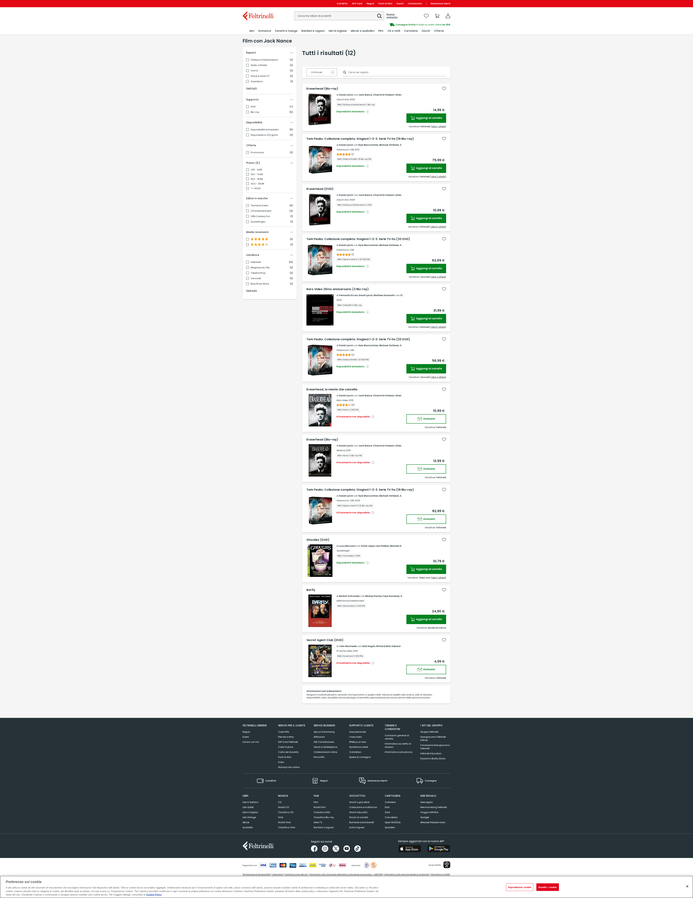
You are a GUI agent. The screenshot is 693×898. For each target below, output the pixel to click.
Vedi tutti (251, 88)
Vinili (280, 817)
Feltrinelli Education (430, 753)
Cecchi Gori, (342, 99)
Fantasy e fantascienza (264, 59)
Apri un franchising (324, 731)
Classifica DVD (322, 812)
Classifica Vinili (286, 827)
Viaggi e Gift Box (429, 812)
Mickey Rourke (373, 596)
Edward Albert (400, 646)
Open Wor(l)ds (393, 822)
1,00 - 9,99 (256, 169)
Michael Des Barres (401, 545)
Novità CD (283, 807)
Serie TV (318, 822)
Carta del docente (288, 752)
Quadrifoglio (258, 221)
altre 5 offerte (438, 226)
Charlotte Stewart (384, 94)
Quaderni (390, 827)
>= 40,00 (256, 188)
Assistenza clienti (440, 3)
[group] (398, 25)
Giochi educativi (358, 812)
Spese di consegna (360, 757)
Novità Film (320, 807)
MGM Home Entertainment (350, 600)
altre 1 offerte (438, 126)
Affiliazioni (319, 736)
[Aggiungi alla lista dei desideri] (444, 88)
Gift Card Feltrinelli (288, 741)
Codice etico (277, 874)
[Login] (448, 16)
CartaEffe (342, 3)
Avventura (257, 81)
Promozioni (257, 152)
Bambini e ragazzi (324, 827)
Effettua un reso (357, 741)
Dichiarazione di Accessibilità (256, 874)
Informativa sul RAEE (440, 874)
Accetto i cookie (547, 887)
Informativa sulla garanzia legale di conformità (406, 874)
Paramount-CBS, (345, 149)
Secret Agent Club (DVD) (324, 640)
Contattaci (355, 752)
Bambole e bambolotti (361, 822)
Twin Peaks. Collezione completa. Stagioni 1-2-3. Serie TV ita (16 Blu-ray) (360, 139)
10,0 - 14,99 (257, 174)
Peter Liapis (368, 545)
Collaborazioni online (325, 752)
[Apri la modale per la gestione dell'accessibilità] (446, 864)
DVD (253, 106)
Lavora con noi (251, 741)
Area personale (357, 731)
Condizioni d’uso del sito (296, 874)
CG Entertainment (261, 211)
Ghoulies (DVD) (317, 540)
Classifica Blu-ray (324, 817)
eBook (246, 822)
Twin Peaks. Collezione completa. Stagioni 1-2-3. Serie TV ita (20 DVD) (358, 239)
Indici (281, 762)
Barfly (310, 590)
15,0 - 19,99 (257, 179)
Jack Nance (365, 94)
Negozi (370, 3)
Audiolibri (248, 827)
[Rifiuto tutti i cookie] (687, 886)
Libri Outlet (248, 807)
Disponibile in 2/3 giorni (264, 135)
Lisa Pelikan (382, 545)
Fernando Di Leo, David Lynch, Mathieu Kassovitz (367, 295)
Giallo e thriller (259, 65)
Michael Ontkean (389, 144)
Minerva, (340, 450)
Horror (254, 70)
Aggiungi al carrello (429, 118)
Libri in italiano (250, 802)
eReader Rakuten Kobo (432, 822)
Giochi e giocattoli (359, 802)
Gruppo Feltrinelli (429, 731)
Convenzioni (415, 3)
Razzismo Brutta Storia (432, 758)
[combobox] (339, 16)
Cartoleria (390, 802)
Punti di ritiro (385, 3)
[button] (379, 16)
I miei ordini (355, 736)
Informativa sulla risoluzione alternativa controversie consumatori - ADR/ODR (346, 874)
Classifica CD (285, 812)
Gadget (424, 817)
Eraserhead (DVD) (320, 189)
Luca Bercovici (347, 545)
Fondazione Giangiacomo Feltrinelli (435, 747)
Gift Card (357, 3)
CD (279, 802)
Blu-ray (255, 112)
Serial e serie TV (260, 76)
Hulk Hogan (368, 646)
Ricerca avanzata (392, 16)
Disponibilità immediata (264, 129)
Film (316, 802)
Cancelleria (391, 817)
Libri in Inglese (250, 812)
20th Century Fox (260, 216)
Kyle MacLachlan (368, 144)
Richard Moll (383, 646)
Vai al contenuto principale (258, 3)
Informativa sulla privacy (399, 752)
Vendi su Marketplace (325, 747)
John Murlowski (348, 646)
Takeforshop (258, 273)
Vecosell (256, 278)
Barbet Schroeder (349, 596)
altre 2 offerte (438, 176)
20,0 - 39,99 (257, 183)
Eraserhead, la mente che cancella (331, 389)
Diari (387, 807)
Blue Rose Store (260, 283)
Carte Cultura (285, 747)
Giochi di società (358, 817)
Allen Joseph (402, 94)
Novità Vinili (284, 822)
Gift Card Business (324, 741)
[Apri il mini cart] (437, 16)
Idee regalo (426, 802)
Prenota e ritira (286, 736)
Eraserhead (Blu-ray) (322, 89)
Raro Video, (342, 400)
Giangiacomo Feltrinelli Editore (433, 738)
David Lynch (346, 94)
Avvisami (429, 419)
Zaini (387, 812)
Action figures (356, 827)
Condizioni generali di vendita (397, 737)
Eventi (400, 3)
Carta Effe (283, 731)
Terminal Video (260, 205)
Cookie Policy (154, 894)
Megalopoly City (260, 267)
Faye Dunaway (391, 596)
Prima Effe (319, 757)
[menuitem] (252, 30)
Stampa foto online (288, 767)
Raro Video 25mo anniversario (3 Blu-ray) (337, 289)
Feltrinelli (256, 262)
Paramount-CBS (345, 249)
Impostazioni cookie (519, 887)
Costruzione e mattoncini (363, 807)
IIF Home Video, (344, 650)
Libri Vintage (249, 817)
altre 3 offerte (438, 377)
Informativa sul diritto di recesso (398, 745)
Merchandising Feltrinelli (433, 807)
